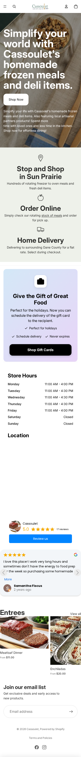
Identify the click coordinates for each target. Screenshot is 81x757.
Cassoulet (30, 523)
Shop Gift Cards (40, 350)
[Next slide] (77, 572)
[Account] (66, 6)
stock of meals (51, 215)
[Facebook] (36, 747)
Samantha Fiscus (28, 585)
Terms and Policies (40, 738)
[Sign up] (71, 711)
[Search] (14, 6)
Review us (40, 539)
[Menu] (5, 6)
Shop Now (16, 99)
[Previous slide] (3, 572)
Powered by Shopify (52, 729)
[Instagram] (44, 747)
